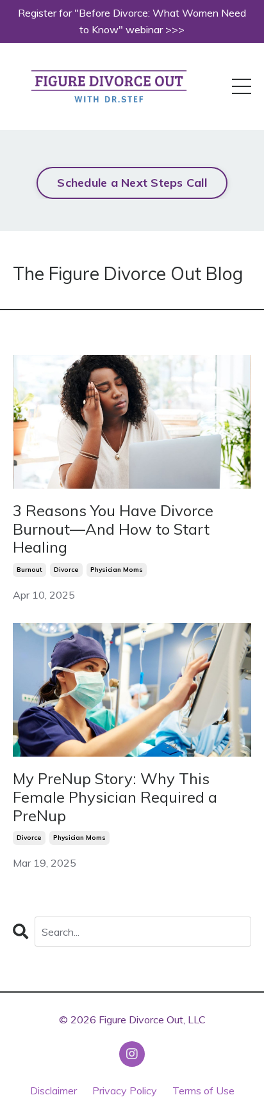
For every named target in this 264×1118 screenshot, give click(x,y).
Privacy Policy (124, 1090)
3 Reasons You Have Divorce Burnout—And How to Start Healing (113, 528)
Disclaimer (53, 1090)
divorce (66, 569)
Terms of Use (203, 1090)
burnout (29, 569)
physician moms (116, 569)
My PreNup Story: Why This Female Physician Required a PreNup (115, 796)
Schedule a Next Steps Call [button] (132, 182)
